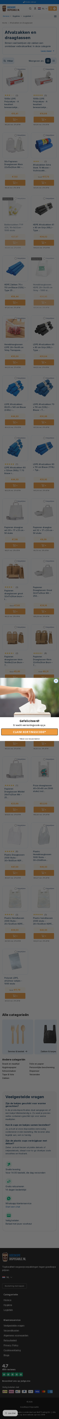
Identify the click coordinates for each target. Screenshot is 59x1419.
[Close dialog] (56, 681)
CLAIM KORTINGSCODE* (29, 732)
